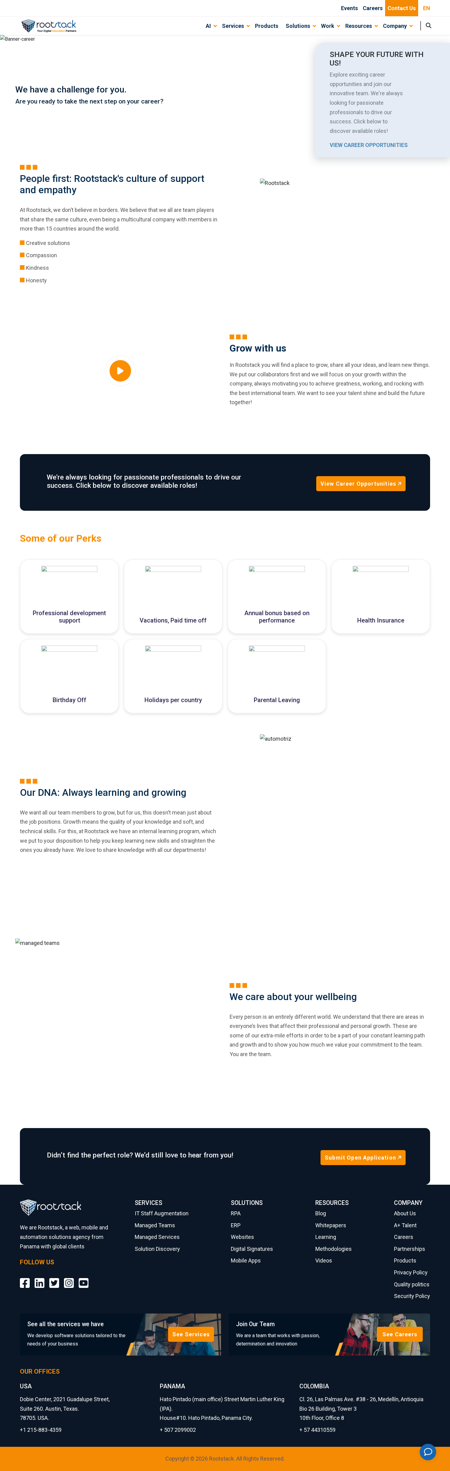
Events (349, 8)
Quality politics (411, 1284)
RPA (236, 1213)
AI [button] (208, 26)
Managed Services (157, 1237)
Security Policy (412, 1296)
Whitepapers (330, 1225)
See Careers (399, 1334)
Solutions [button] (298, 26)
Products (266, 26)
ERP (236, 1225)
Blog (320, 1213)
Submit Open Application (360, 1157)
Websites (242, 1237)
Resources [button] (358, 26)
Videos (323, 1260)
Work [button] (327, 26)
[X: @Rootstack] (54, 1278)
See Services (191, 1334)
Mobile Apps (246, 1260)
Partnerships (409, 1249)
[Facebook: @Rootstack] (25, 1278)
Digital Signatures (252, 1249)
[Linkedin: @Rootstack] (39, 1278)
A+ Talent (405, 1225)
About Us (405, 1213)
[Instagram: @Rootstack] (69, 1278)
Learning (325, 1237)
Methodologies (333, 1249)
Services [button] (233, 26)
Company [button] (395, 26)
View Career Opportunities (369, 145)
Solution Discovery (157, 1249)
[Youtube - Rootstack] (83, 1278)
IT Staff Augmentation (162, 1213)
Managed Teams (155, 1225)
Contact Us (402, 8)
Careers (373, 8)
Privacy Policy (411, 1272)
